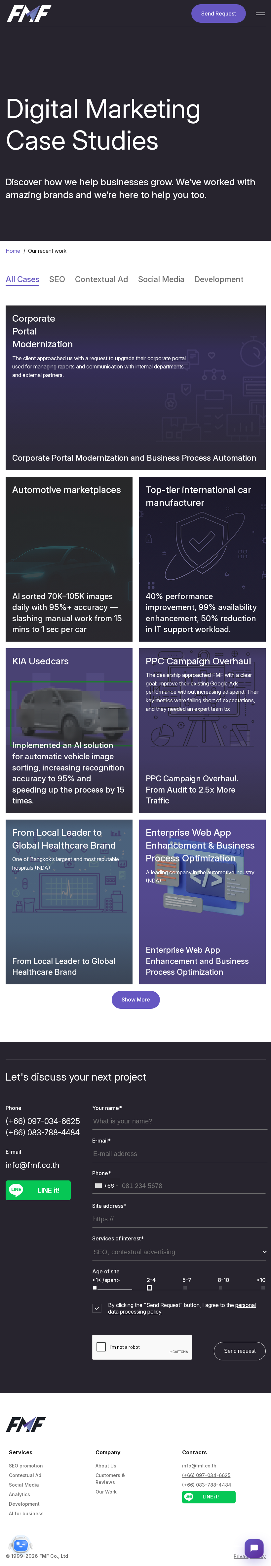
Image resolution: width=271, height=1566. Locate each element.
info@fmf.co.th (32, 1165)
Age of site (106, 1271)
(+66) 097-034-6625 (43, 1121)
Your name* (107, 1108)
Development (24, 1504)
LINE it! (48, 1190)
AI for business (26, 1513)
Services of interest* (118, 1238)
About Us (106, 1465)
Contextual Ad (25, 1475)
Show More (136, 999)
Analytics (19, 1494)
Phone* (101, 1173)
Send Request (218, 13)
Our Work (106, 1491)
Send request (239, 1351)
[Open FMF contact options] (254, 1548)
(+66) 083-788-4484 (43, 1132)
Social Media (24, 1485)
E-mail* (101, 1140)
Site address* (109, 1206)
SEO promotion (26, 1465)
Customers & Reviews (110, 1478)
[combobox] (106, 1185)
